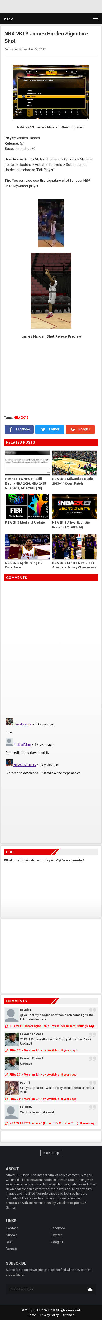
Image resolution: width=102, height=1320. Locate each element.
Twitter (53, 429)
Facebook (23, 429)
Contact (12, 1228)
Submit (11, 1235)
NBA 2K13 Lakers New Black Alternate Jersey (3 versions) (74, 565)
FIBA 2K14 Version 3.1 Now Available (34, 1050)
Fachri (25, 1082)
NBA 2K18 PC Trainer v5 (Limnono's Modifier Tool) (43, 1123)
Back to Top (51, 1153)
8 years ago (69, 1050)
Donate (11, 1249)
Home (32, 1315)
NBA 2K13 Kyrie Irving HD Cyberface (23, 565)
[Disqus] (51, 647)
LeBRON (26, 1107)
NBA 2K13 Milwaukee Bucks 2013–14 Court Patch (72, 481)
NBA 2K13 (21, 417)
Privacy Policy (49, 1315)
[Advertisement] (45, 6)
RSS (9, 1242)
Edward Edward (31, 1034)
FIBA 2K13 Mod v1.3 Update (25, 522)
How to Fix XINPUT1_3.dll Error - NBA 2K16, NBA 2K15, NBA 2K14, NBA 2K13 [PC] (26, 483)
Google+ (84, 429)
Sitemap (68, 1315)
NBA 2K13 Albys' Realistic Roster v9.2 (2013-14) (71, 525)
